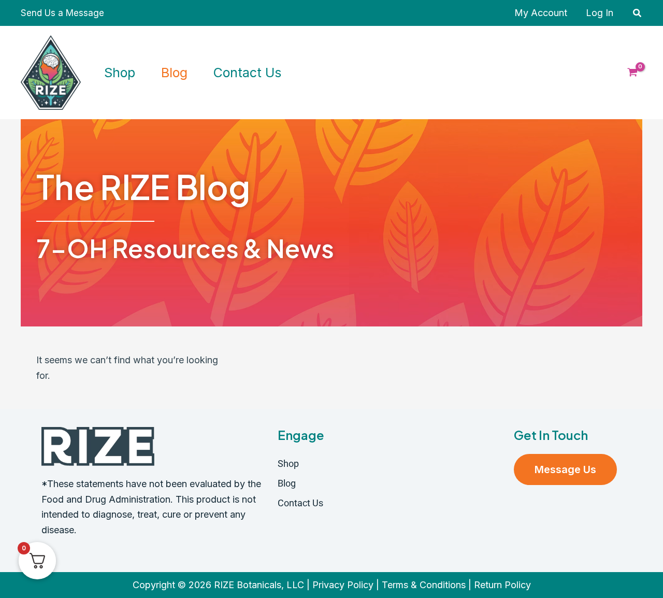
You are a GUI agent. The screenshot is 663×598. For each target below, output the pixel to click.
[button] (637, 13)
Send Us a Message (62, 13)
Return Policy (502, 584)
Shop (288, 463)
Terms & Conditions (424, 584)
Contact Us (300, 502)
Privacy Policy (342, 584)
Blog (287, 483)
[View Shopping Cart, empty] (632, 72)
